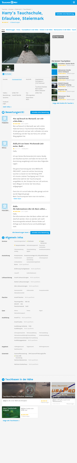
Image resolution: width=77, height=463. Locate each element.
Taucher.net (9, 2)
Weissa (4, 148)
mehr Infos (6, 107)
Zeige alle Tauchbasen (10, 421)
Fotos (18, 30)
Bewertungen (10, 30)
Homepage (15, 79)
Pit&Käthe (5, 123)
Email (20, 79)
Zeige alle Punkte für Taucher (63, 103)
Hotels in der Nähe (46, 30)
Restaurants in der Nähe (62, 30)
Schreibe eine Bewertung (65, 14)
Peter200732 (6, 210)
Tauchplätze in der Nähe (30, 30)
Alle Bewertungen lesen (20, 232)
